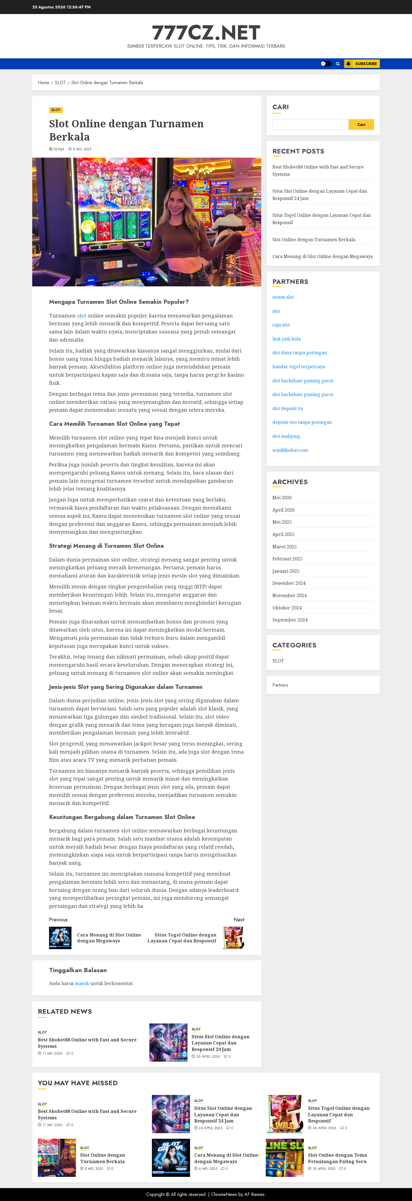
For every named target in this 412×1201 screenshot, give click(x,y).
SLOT (56, 109)
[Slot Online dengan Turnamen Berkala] (57, 1158)
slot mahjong (286, 436)
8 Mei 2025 (82, 149)
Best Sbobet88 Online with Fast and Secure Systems (87, 1043)
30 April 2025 (324, 1169)
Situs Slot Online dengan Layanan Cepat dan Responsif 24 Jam (220, 1043)
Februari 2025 (287, 559)
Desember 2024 (288, 583)
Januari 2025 (286, 571)
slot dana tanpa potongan (299, 352)
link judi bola (286, 338)
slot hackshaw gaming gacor (303, 380)
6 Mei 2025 (208, 1169)
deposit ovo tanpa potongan (302, 422)
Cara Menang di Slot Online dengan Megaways (322, 256)
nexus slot (283, 297)
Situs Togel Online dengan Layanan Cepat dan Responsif (339, 1114)
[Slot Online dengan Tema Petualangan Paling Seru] (285, 1158)
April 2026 (283, 510)
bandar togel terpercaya (298, 366)
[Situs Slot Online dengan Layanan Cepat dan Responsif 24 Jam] (168, 1042)
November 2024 (289, 595)
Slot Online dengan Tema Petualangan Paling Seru (337, 1158)
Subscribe (366, 63)
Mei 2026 (282, 497)
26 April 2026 (208, 1057)
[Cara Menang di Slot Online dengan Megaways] (171, 1158)
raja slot (281, 325)
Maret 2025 (284, 546)
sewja (59, 149)
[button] (337, 63)
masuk (82, 983)
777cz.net (206, 32)
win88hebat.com (290, 450)
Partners (280, 685)
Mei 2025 (282, 522)
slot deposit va (287, 408)
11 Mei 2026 (53, 1054)
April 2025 (283, 534)
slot (82, 315)
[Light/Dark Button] (326, 63)
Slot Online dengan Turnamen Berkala (313, 239)
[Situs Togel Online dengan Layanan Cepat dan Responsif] (285, 1114)
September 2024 (289, 620)
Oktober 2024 (287, 607)
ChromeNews (224, 1194)
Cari (280, 107)
